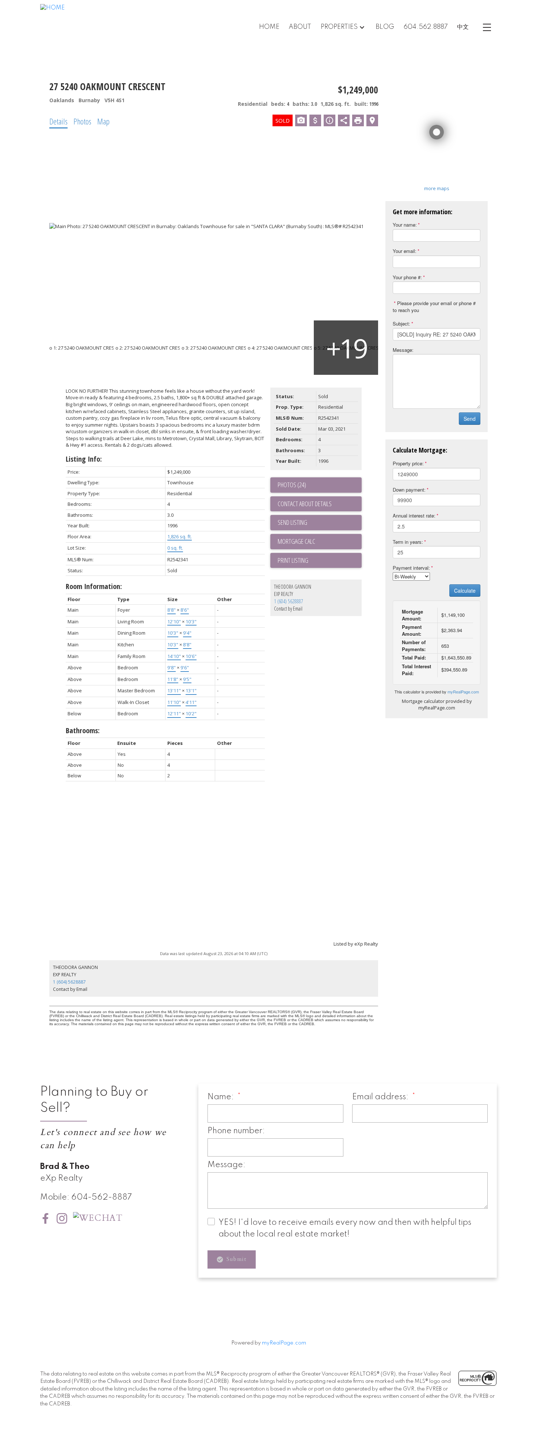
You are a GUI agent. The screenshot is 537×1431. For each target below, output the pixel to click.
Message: (403, 349)
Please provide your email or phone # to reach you (434, 306)
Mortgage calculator (320, 541)
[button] (45, 1218)
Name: (221, 1097)
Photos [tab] (82, 121)
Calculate (465, 590)
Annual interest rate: (414, 515)
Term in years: (408, 541)
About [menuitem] (300, 27)
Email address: (381, 1097)
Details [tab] (58, 121)
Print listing (293, 560)
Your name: (405, 224)
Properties (339, 27)
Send (470, 418)
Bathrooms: (83, 730)
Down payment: (409, 489)
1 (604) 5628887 (288, 601)
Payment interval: (411, 567)
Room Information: (94, 586)
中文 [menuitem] (463, 27)
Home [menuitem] (269, 27)
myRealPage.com (463, 692)
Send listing (292, 522)
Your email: (404, 250)
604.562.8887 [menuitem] (426, 27)
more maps (436, 188)
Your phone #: (407, 277)
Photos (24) (292, 484)
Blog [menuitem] (385, 27)
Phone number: (236, 1131)
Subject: (401, 323)
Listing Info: (84, 459)
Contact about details (305, 503)
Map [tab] (103, 121)
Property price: (408, 463)
